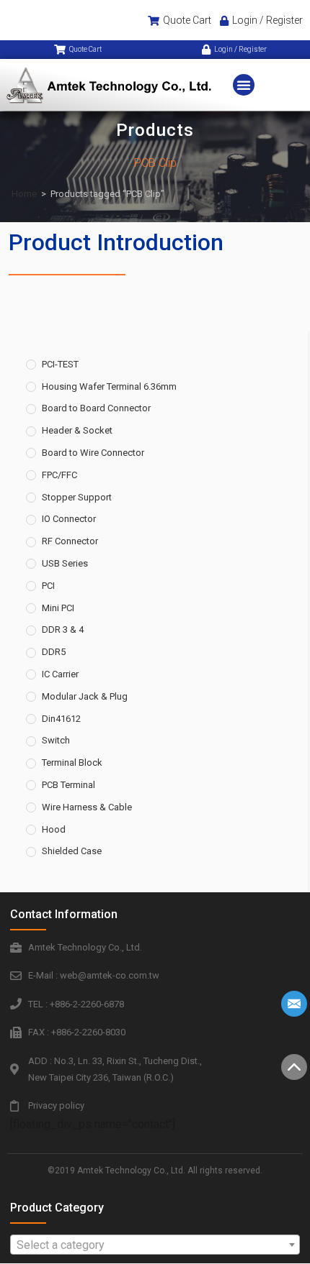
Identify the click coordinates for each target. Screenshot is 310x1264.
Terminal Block (72, 762)
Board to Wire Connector (93, 452)
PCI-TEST (60, 364)
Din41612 (61, 718)
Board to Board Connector (96, 408)
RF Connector (70, 541)
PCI (48, 585)
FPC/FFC (59, 475)
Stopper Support (77, 497)
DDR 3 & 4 (63, 629)
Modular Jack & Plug (85, 696)
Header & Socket (77, 430)
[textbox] (154, 1245)
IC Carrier (60, 674)
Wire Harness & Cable (87, 807)
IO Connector (69, 518)
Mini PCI (58, 608)
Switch (56, 740)
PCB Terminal (68, 784)
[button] (243, 85)
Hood (54, 829)
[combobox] (154, 1245)
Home (24, 193)
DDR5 (54, 651)
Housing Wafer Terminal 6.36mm (109, 386)
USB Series (65, 563)
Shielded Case (72, 851)
